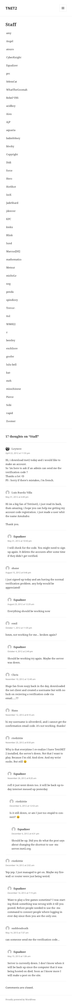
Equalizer (20, 536)
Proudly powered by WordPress (20, 999)
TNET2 (11, 8)
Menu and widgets (63, 11)
